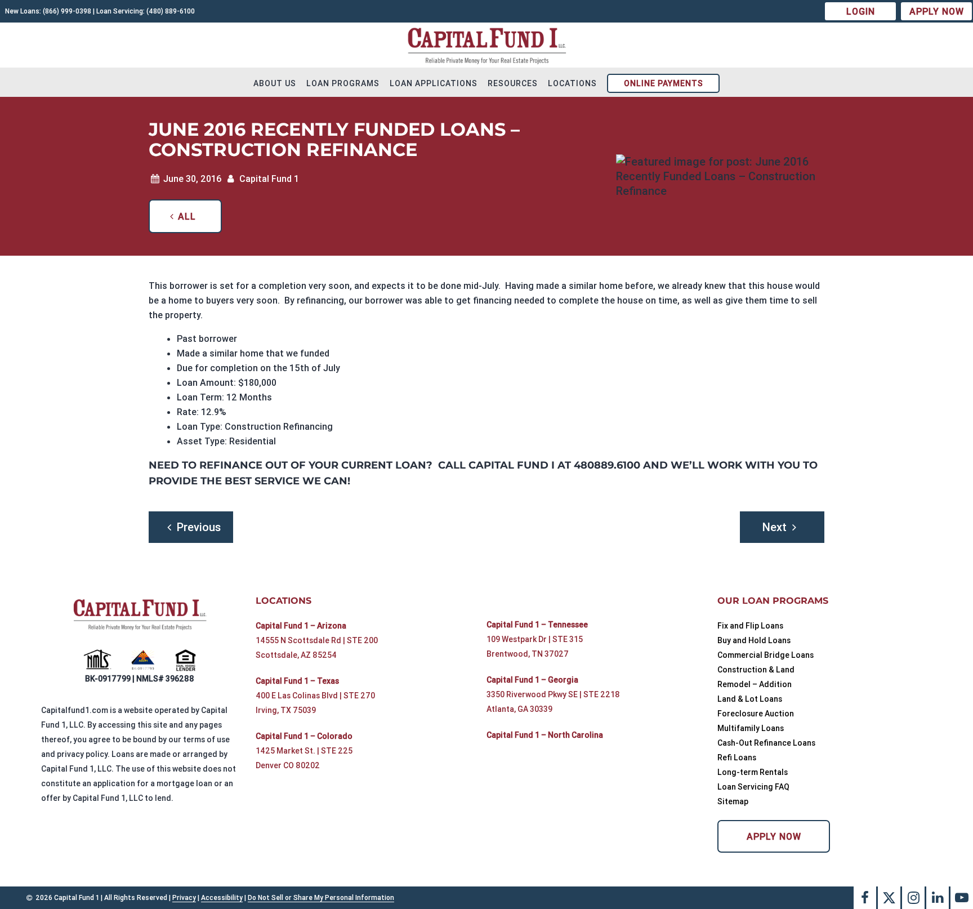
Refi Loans (736, 757)
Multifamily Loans (750, 728)
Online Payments (663, 83)
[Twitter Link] (889, 897)
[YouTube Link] (961, 897)
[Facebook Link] (865, 897)
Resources (513, 83)
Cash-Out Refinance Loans (766, 743)
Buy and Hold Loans (754, 640)
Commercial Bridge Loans (765, 655)
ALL (187, 216)
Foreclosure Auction (755, 714)
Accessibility (222, 897)
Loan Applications (433, 83)
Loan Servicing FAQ (753, 787)
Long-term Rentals (752, 772)
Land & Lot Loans (749, 699)
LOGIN (860, 11)
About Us (274, 83)
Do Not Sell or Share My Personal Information (321, 897)
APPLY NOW (936, 11)
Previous (199, 527)
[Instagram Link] (913, 897)
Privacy (184, 897)
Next (774, 527)
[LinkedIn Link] (937, 897)
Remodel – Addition (754, 684)
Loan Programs (343, 83)
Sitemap (732, 801)
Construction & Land (756, 670)
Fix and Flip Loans (750, 626)
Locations (572, 83)
